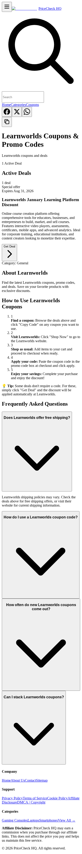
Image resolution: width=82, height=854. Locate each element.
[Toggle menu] (7, 7)
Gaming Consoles (15, 820)
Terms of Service (35, 798)
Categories (18, 105)
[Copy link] (7, 122)
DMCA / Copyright (31, 802)
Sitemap (42, 780)
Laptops (33, 820)
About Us (18, 780)
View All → (66, 820)
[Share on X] (17, 112)
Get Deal (9, 246)
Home (6, 105)
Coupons (32, 105)
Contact (30, 780)
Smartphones (48, 820)
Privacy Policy (12, 798)
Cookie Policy (57, 798)
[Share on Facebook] (7, 112)
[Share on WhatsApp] (27, 112)
